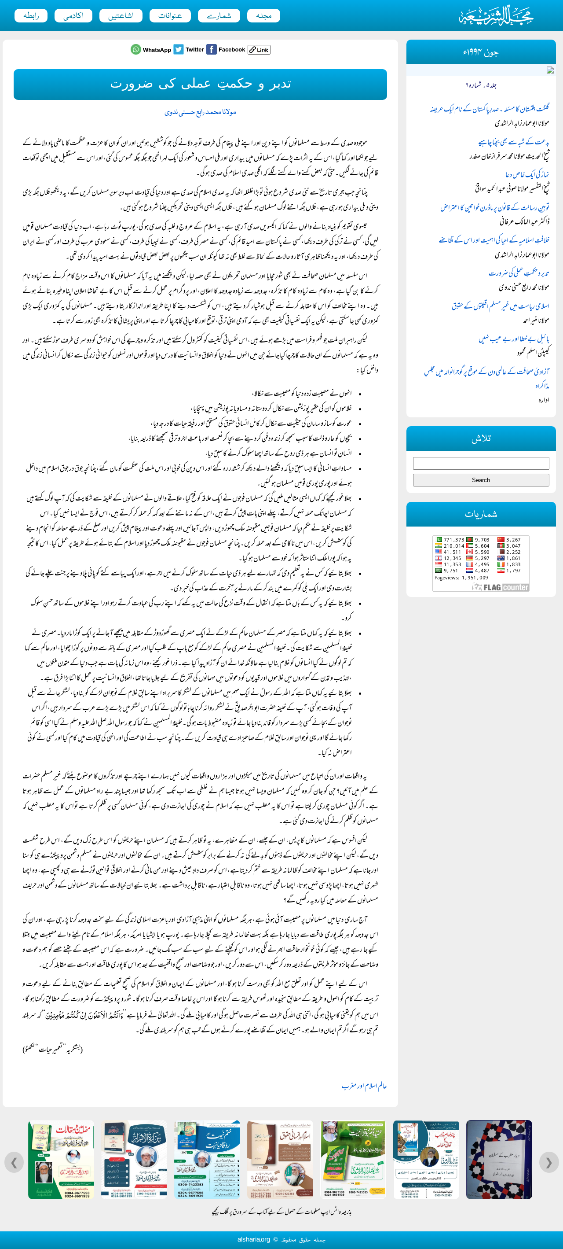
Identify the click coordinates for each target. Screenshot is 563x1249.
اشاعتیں (121, 16)
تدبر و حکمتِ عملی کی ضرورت (519, 274)
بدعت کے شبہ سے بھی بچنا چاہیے (513, 143)
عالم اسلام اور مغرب (364, 1087)
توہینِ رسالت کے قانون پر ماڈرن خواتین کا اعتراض (494, 209)
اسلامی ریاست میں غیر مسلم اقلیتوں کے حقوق (500, 307)
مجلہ (263, 16)
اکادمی (73, 16)
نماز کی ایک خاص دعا (527, 176)
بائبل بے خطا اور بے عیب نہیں (514, 340)
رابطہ (31, 16)
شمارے (219, 16)
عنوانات (170, 16)
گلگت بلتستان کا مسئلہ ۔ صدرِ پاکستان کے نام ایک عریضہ (489, 110)
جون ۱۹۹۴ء (481, 52)
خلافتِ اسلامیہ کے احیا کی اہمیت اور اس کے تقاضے (494, 241)
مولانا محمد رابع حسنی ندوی (200, 112)
